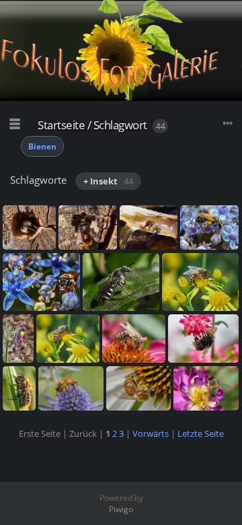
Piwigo (121, 509)
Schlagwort (120, 125)
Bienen (42, 146)
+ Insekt (108, 181)
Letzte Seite (200, 433)
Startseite (61, 125)
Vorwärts (150, 433)
